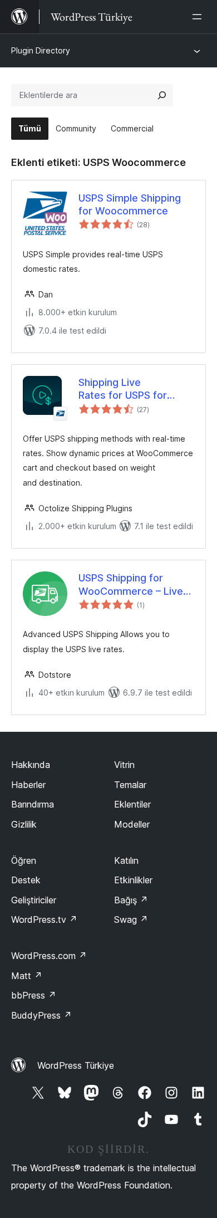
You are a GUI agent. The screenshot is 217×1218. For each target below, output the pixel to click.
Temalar (130, 784)
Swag (131, 919)
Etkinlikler (133, 880)
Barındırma (32, 804)
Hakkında (30, 764)
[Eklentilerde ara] (162, 95)
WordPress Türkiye (75, 1065)
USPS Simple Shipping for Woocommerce (129, 204)
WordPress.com (49, 955)
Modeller (132, 824)
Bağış (131, 900)
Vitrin (124, 764)
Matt (26, 975)
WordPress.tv (44, 919)
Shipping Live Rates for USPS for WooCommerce (122, 389)
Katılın (126, 860)
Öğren (23, 860)
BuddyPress (41, 1015)
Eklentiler (132, 804)
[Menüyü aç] (199, 16)
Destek (26, 880)
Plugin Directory (40, 50)
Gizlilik (24, 824)
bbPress (33, 995)
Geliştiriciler (33, 900)
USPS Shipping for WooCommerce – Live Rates (130, 585)
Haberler (28, 784)
